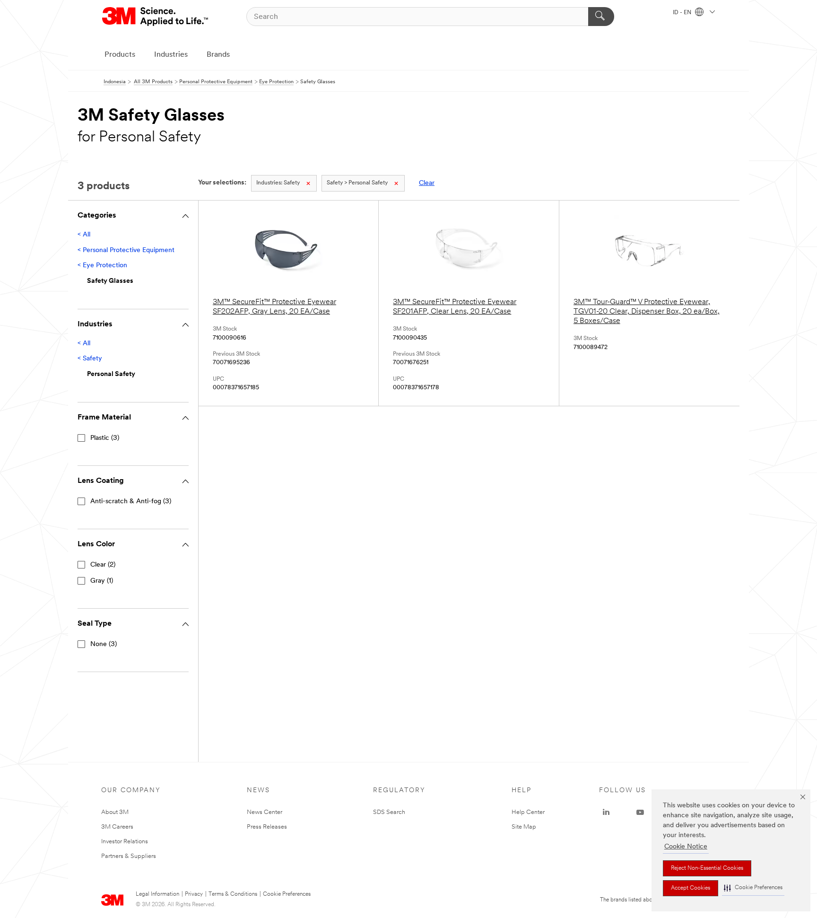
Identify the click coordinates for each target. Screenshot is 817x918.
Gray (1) (101, 581)
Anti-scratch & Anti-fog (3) (130, 501)
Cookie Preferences (287, 894)
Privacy (194, 894)
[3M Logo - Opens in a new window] (155, 16)
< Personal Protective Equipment (126, 250)
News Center (264, 812)
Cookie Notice (685, 846)
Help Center (528, 812)
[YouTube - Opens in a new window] (640, 812)
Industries (171, 55)
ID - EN (683, 13)
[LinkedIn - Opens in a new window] (606, 812)
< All (84, 234)
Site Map (524, 827)
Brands (218, 55)
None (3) (103, 644)
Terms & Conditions (233, 894)
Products (119, 55)
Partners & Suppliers (128, 856)
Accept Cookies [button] (690, 888)
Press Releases (267, 827)
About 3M (115, 812)
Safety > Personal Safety (357, 183)
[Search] (601, 16)
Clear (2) (102, 564)
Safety (278, 183)
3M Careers (117, 827)
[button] (753, 888)
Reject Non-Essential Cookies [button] (707, 868)
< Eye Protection (102, 265)
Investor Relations (124, 842)
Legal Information (157, 894)
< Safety (90, 358)
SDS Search (389, 812)
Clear (427, 183)
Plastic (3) (104, 438)
